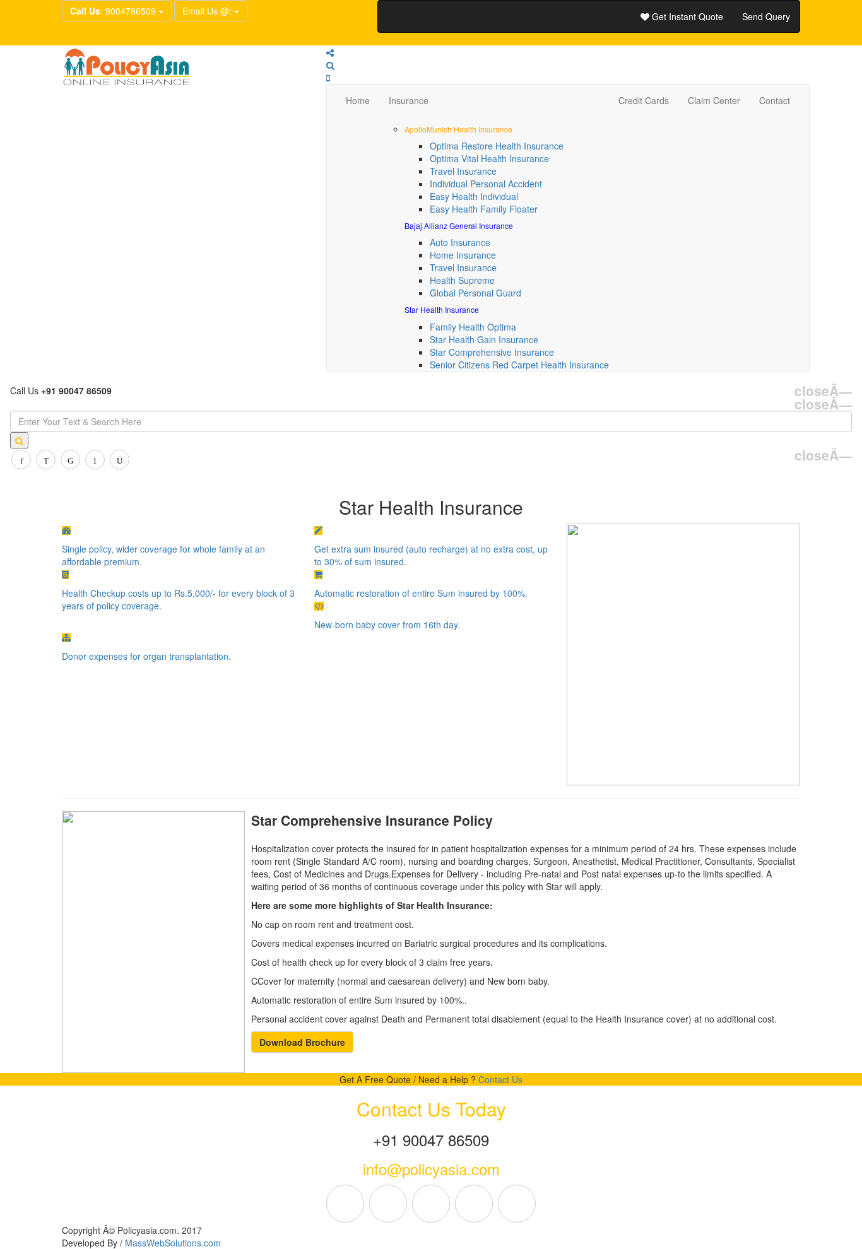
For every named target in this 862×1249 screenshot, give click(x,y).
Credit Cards (643, 100)
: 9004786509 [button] (114, 10)
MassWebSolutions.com (173, 1242)
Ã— (823, 390)
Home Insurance (463, 255)
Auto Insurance (460, 242)
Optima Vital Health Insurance (489, 158)
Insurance (408, 100)
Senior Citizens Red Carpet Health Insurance (519, 364)
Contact (774, 100)
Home (358, 100)
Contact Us (500, 1079)
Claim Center (714, 100)
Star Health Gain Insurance (484, 339)
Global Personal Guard (475, 292)
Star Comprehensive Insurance (492, 352)
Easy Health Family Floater (484, 208)
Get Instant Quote (686, 16)
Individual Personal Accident (486, 183)
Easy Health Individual (474, 196)
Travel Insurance (463, 171)
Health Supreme (462, 280)
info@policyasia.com (431, 1169)
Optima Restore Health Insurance (497, 145)
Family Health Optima (473, 326)
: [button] (208, 10)
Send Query (766, 16)
